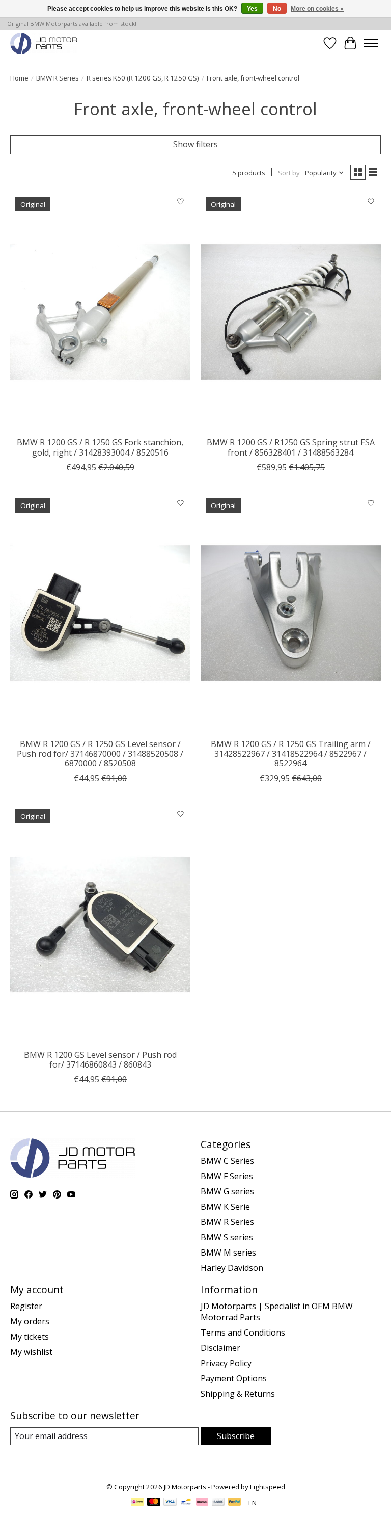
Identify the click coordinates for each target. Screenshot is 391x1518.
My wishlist (31, 1351)
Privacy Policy (226, 1363)
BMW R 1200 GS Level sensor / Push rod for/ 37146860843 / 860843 (100, 1059)
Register (26, 1306)
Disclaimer (220, 1347)
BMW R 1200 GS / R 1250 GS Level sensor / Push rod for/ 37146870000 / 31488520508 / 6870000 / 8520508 (100, 753)
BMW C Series (227, 1160)
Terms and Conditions (243, 1332)
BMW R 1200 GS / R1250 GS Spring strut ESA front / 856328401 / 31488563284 (291, 447)
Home (19, 78)
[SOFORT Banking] (202, 1503)
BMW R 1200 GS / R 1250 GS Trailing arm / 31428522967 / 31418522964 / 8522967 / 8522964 (291, 753)
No (277, 8)
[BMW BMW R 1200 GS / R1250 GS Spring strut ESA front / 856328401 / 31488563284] (291, 312)
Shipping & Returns (238, 1393)
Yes (252, 8)
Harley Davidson (232, 1267)
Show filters (195, 144)
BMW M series (228, 1252)
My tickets (29, 1336)
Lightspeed (267, 1487)
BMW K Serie (225, 1206)
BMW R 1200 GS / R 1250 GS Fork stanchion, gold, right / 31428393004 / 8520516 (100, 447)
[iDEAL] (137, 1503)
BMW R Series (57, 78)
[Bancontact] (186, 1503)
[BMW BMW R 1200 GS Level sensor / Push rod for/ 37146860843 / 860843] (100, 924)
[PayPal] (234, 1503)
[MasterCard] (153, 1503)
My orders (29, 1321)
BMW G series (227, 1191)
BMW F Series (227, 1176)
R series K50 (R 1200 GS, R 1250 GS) (143, 78)
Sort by (289, 172)
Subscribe (236, 1436)
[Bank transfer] (218, 1503)
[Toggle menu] (370, 43)
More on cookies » (317, 8)
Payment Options (234, 1378)
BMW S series (227, 1237)
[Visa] (170, 1503)
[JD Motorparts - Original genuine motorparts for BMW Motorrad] (43, 43)
